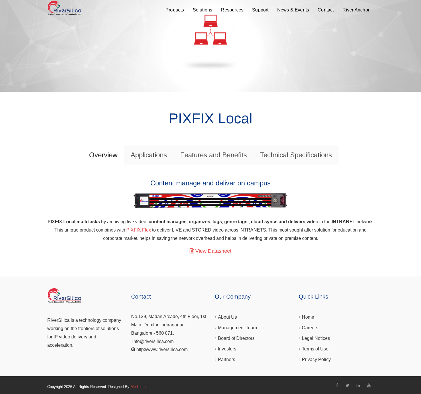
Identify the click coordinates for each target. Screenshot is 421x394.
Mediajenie (139, 387)
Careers (310, 327)
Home (308, 317)
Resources (232, 9)
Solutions (203, 9)
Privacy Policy (316, 359)
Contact (326, 9)
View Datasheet (212, 251)
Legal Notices (316, 338)
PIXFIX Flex (138, 230)
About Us (227, 317)
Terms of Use (315, 348)
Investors (227, 348)
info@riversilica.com (153, 341)
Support (260, 9)
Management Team (237, 327)
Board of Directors (236, 338)
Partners (226, 359)
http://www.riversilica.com (162, 349)
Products (175, 9)
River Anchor (356, 9)
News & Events (293, 9)
